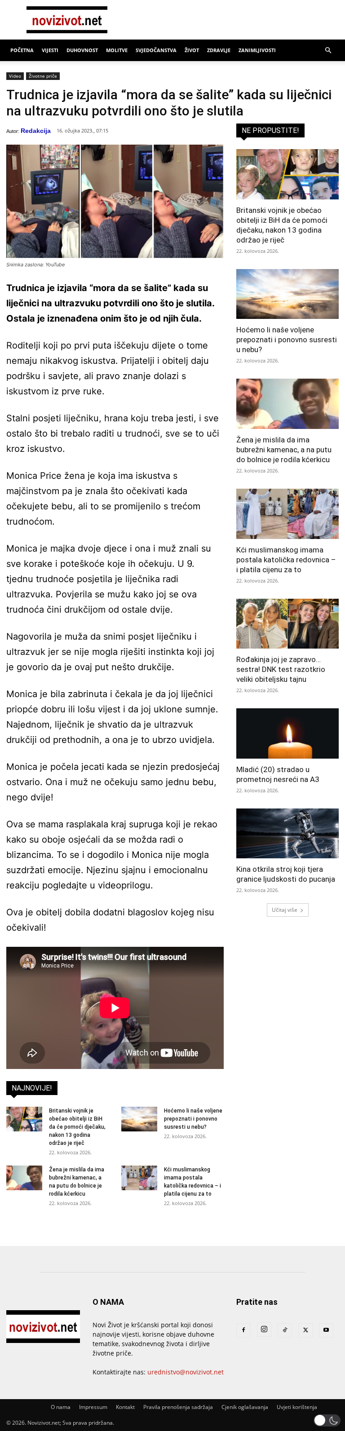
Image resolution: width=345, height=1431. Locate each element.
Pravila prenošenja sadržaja (178, 1407)
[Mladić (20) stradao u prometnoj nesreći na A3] (287, 733)
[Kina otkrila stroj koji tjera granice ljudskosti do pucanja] (287, 833)
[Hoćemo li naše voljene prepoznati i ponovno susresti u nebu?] (139, 1119)
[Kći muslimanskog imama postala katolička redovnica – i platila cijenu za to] (139, 1178)
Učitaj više (284, 910)
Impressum (93, 1407)
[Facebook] (243, 1330)
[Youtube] (326, 1330)
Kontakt (125, 1407)
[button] (328, 50)
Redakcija (36, 131)
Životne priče (43, 76)
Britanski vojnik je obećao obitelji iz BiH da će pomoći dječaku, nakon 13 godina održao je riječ (77, 1127)
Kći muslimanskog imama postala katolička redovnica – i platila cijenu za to (286, 559)
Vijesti (50, 50)
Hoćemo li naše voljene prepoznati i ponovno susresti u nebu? (193, 1119)
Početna (22, 50)
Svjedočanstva (156, 50)
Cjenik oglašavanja (244, 1407)
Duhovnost (82, 50)
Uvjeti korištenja (297, 1407)
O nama (61, 1407)
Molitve (117, 50)
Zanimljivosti (257, 50)
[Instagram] (264, 1329)
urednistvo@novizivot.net (185, 1372)
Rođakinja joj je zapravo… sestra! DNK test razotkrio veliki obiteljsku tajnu (280, 669)
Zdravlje (218, 50)
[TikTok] (285, 1330)
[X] (305, 1330)
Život (192, 50)
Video (15, 76)
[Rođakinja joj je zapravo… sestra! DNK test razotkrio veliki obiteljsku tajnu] (287, 624)
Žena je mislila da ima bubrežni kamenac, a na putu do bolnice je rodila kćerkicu (284, 449)
